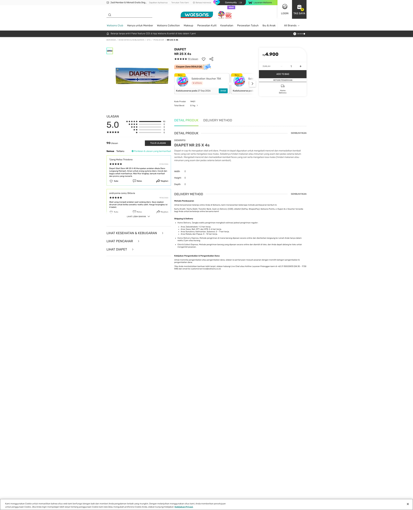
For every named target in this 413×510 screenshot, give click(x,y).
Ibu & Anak (269, 25)
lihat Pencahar (120, 241)
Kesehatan (226, 25)
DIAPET (180, 49)
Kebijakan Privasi (184, 506)
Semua (110, 151)
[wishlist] (203, 59)
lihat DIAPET (117, 249)
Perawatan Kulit (207, 25)
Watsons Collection (168, 25)
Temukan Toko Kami (180, 2)
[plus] (300, 66)
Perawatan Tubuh (248, 25)
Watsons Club (115, 25)
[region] (206, 504)
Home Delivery (184, 223)
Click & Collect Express (187, 244)
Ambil (223, 90)
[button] (299, 9)
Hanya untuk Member (140, 25)
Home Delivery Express (188, 238)
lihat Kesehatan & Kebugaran (132, 233)
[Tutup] (407, 504)
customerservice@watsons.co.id (206, 269)
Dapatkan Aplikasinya (158, 2)
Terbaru (120, 151)
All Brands (290, 25)
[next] (252, 83)
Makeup (188, 25)
